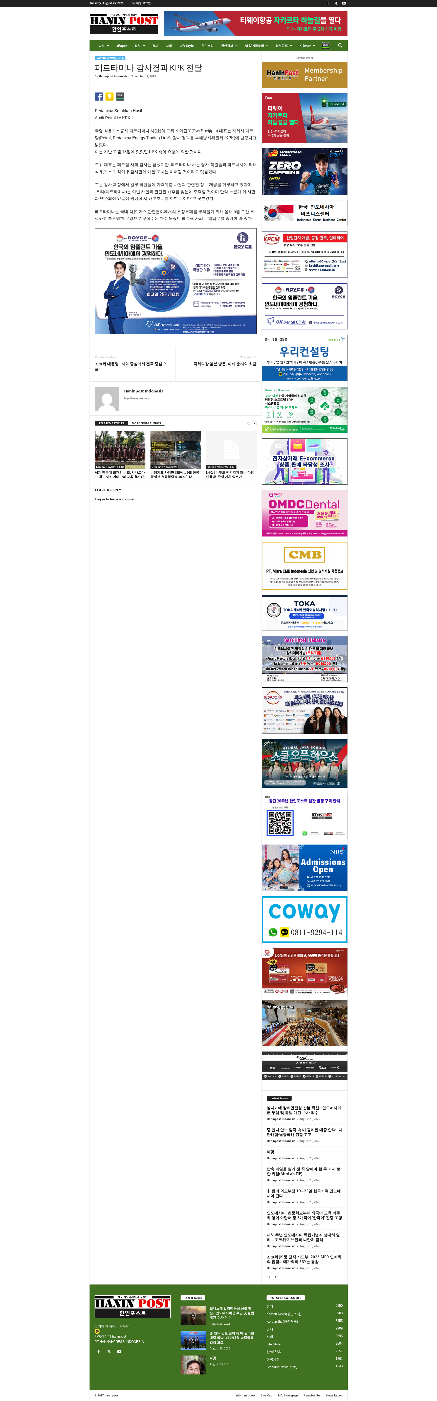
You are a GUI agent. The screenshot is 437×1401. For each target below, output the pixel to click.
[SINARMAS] (304, 710)
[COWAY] (304, 919)
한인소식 (207, 45)
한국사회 (273, 1359)
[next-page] (254, 423)
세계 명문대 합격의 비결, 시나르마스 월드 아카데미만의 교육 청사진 (120, 474)
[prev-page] (248, 423)
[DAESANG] (304, 971)
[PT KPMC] (304, 254)
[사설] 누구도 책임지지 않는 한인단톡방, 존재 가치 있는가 (230, 474)
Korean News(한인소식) (110, 58)
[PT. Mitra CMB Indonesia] (304, 566)
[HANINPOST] (304, 816)
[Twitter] (336, 3)
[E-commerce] (304, 461)
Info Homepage (288, 1395)
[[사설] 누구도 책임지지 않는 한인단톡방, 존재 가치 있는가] (231, 450)
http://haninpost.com (136, 398)
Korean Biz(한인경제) (282, 1321)
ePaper (121, 45)
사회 (169, 45)
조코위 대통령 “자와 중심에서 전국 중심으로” (130, 366)
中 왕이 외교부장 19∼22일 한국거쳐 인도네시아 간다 (304, 1193)
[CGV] (304, 1066)
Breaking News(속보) (164, 467)
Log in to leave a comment (116, 499)
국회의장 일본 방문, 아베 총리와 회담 (224, 363)
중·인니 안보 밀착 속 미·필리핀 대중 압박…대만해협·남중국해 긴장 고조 (304, 1132)
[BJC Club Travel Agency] (304, 659)
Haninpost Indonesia (113, 76)
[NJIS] (304, 868)
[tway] (304, 118)
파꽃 (270, 1151)
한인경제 (227, 45)
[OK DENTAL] (304, 306)
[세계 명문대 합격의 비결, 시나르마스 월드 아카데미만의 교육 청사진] (120, 450)
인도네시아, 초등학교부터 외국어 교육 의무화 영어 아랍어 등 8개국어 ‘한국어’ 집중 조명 (304, 1215)
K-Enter (305, 45)
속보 (102, 45)
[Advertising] (176, 281)
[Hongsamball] (304, 171)
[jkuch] (304, 1023)
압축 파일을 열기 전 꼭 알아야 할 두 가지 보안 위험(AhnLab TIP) (303, 1171)
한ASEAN (274, 1352)
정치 (138, 45)
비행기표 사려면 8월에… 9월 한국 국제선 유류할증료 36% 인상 (174, 474)
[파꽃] (193, 1365)
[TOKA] (304, 612)
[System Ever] (304, 410)
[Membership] (304, 75)
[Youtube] (344, 3)
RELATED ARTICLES (111, 423)
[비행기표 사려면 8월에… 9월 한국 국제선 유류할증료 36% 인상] (175, 450)
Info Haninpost (245, 1395)
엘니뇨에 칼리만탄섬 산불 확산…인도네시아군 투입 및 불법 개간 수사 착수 (304, 1110)
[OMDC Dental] (304, 513)
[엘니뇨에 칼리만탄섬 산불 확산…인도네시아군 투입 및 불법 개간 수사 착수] (193, 1315)
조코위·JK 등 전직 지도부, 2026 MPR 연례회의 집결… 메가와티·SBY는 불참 (304, 1259)
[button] (340, 45)
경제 (155, 45)
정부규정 (282, 45)
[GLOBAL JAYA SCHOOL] (304, 763)
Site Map (266, 1395)
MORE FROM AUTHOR (146, 423)
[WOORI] (304, 358)
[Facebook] (328, 3)
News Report (334, 1395)
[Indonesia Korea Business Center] (304, 213)
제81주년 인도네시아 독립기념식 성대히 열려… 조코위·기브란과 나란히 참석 (303, 1237)
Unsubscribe (312, 1395)
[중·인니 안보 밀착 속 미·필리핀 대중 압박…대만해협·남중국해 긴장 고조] (193, 1340)
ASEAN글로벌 (254, 45)
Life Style (187, 45)
